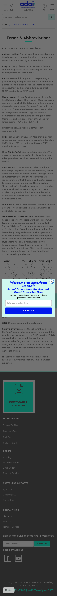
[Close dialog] (52, 282)
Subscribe (28, 311)
